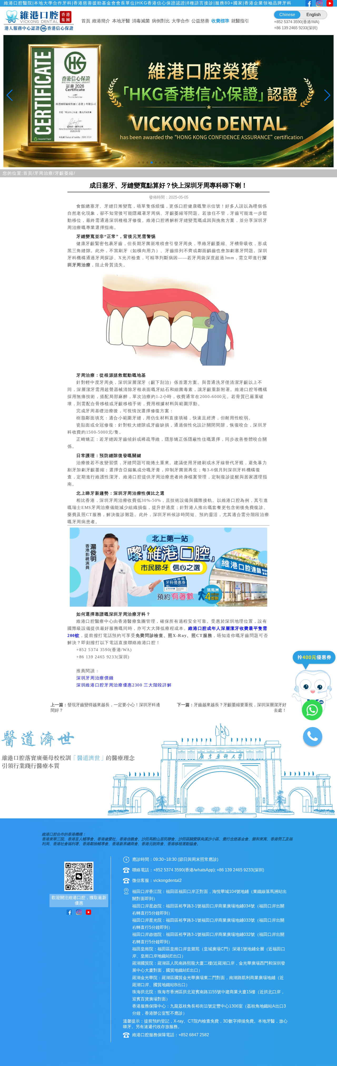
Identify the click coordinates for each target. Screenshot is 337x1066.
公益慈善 (200, 20)
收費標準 (220, 20)
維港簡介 (101, 20)
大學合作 (181, 20)
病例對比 (161, 20)
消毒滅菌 (141, 20)
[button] (139, 162)
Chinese (287, 14)
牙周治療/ (44, 173)
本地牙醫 (121, 20)
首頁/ (28, 173)
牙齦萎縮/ (65, 173)
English (313, 14)
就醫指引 (240, 20)
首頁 (85, 20)
